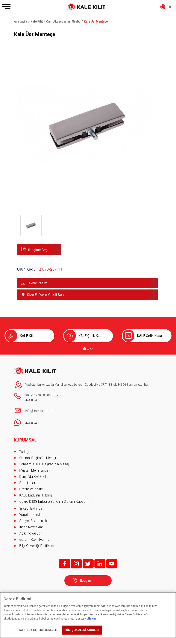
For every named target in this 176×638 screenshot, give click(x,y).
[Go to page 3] (91, 349)
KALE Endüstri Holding (35, 495)
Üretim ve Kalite (31, 489)
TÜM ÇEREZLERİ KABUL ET (82, 630)
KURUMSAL (25, 440)
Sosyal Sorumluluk (33, 521)
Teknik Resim (37, 283)
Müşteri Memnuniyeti (34, 470)
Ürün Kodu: (27, 269)
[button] (88, 195)
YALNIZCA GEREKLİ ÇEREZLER (38, 630)
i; (76, 564)
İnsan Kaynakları (31, 527)
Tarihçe (24, 452)
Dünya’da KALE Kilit (33, 477)
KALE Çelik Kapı (90, 336)
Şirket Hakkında (30, 508)
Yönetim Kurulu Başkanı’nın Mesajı (44, 464)
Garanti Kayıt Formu (34, 540)
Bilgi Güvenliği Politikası (36, 546)
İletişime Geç (37, 250)
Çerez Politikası (86, 618)
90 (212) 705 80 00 (38, 395)
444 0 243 (32, 400)
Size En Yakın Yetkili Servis (47, 295)
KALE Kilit (27, 336)
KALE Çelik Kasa (149, 336)
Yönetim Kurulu (30, 515)
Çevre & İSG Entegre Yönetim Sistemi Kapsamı (54, 501)
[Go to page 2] (88, 349)
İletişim (85, 581)
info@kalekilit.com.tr (39, 411)
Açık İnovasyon (30, 533)
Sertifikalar (27, 483)
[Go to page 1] (84, 348)
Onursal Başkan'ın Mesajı (37, 458)
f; (64, 564)
